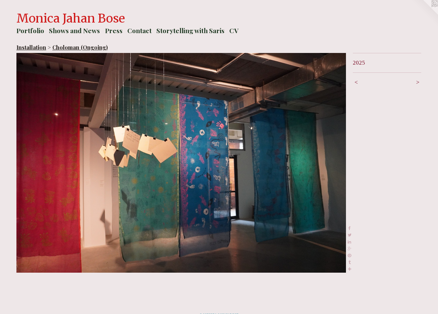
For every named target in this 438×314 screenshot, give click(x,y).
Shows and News (74, 30)
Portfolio (30, 30)
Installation (31, 47)
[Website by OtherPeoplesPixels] (424, 13)
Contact (139, 30)
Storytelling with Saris (190, 30)
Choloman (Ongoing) (80, 47)
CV (234, 30)
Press (114, 30)
